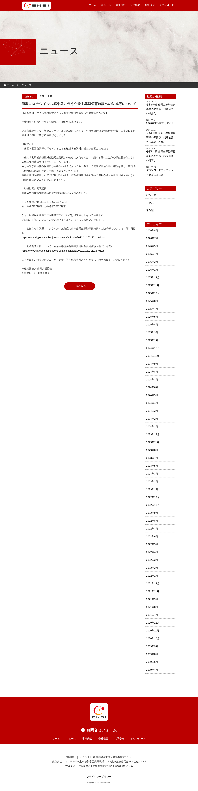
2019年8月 (152, 654)
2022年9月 (152, 513)
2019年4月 (152, 670)
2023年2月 (152, 481)
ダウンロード (166, 5)
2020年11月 (152, 630)
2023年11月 (152, 442)
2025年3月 (152, 332)
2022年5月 (152, 544)
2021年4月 (152, 615)
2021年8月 (152, 607)
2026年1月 (152, 269)
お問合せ (150, 5)
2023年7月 (152, 458)
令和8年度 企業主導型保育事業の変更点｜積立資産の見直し (160, 156)
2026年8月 (152, 230)
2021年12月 (152, 583)
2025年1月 (152, 340)
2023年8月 (152, 450)
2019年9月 (152, 646)
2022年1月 (152, 575)
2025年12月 (152, 277)
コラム (150, 202)
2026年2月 (152, 262)
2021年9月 (152, 599)
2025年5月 (152, 316)
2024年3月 (152, 411)
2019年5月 (152, 662)
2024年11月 (152, 356)
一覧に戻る (79, 286)
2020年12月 (152, 622)
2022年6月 (152, 536)
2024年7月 (152, 379)
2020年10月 (152, 638)
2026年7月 (152, 238)
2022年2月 (152, 568)
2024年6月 (152, 387)
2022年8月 (152, 520)
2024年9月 (152, 364)
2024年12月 (152, 348)
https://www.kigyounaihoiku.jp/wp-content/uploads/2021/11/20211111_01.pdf (63, 237)
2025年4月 (152, 324)
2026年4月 (152, 254)
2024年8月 (152, 371)
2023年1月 (152, 489)
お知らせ (151, 194)
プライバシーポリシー (99, 776)
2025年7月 (152, 309)
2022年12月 (152, 497)
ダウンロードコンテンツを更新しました (159, 172)
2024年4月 (152, 403)
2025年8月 (152, 301)
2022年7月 (152, 528)
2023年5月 (152, 465)
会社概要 (135, 5)
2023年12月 (152, 434)
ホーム (92, 5)
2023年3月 (152, 473)
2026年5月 (152, 246)
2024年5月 (152, 395)
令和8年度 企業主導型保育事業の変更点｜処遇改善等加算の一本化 (160, 137)
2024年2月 (152, 419)
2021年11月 (152, 591)
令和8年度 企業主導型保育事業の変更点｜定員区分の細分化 (160, 109)
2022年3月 (152, 560)
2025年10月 (152, 293)
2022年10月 (152, 505)
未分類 (150, 210)
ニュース (106, 5)
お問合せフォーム (101, 730)
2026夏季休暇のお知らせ (160, 123)
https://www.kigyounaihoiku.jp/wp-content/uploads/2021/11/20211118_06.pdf (63, 250)
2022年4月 (152, 552)
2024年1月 (152, 426)
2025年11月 (152, 285)
